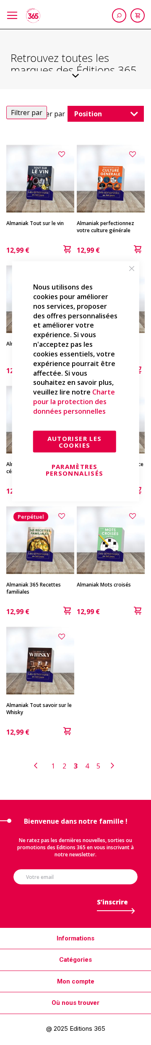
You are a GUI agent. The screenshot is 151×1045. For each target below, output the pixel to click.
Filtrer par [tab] (26, 112)
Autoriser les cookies (74, 441)
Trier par (50, 113)
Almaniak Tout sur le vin (35, 223)
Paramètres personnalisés (75, 469)
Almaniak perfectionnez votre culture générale (105, 227)
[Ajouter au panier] (67, 250)
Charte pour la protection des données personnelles (74, 401)
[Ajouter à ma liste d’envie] (63, 154)
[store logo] (33, 15)
